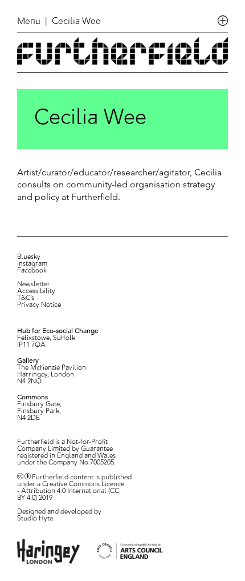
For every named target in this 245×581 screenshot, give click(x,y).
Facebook (32, 270)
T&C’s (25, 298)
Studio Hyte (35, 518)
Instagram (32, 264)
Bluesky (28, 257)
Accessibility (36, 291)
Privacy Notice (39, 305)
